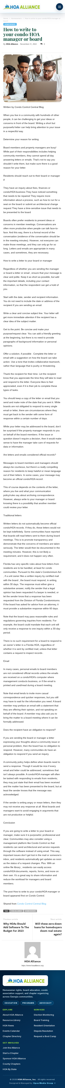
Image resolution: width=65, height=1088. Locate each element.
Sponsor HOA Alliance (14, 1058)
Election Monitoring (44, 1015)
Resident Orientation (44, 1025)
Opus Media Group (43, 1083)
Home (5, 18)
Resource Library (11, 1020)
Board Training (41, 1020)
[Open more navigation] (59, 6)
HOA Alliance (12, 44)
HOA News (8, 1025)
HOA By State (9, 1069)
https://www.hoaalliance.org (33, 965)
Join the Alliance (11, 1047)
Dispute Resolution (43, 1031)
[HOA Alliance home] (25, 980)
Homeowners (16, 18)
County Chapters (11, 1064)
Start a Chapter (10, 1053)
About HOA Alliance (13, 1015)
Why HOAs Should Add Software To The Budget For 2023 (16, 927)
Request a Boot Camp (45, 1036)
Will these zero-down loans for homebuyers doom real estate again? (48, 929)
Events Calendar (11, 1031)
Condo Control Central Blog (31, 903)
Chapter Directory (12, 1036)
